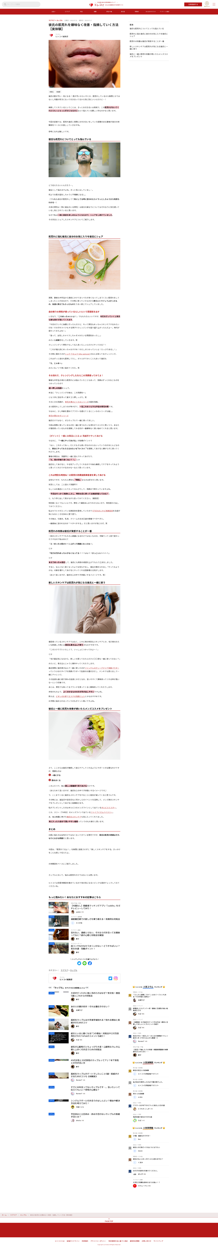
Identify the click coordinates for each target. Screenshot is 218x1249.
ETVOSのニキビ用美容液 (103, 510)
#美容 (58, 92)
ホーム (4, 1215)
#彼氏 (52, 92)
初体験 (140, 1068)
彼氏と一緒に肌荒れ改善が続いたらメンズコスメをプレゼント (149, 55)
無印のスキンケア (74, 816)
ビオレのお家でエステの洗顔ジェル (70, 696)
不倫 (141, 1047)
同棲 (141, 1180)
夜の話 (135, 1068)
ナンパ (140, 1006)
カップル (59, 20)
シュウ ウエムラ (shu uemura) (77, 354)
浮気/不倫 (74, 903)
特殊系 (135, 992)
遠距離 (80, 917)
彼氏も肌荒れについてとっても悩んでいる (147, 28)
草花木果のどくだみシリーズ (76, 401)
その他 (140, 1156)
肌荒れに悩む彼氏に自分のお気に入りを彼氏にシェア (149, 34)
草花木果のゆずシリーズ (58, 415)
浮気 (79, 903)
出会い (135, 1006)
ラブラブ (51, 20)
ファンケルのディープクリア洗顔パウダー (102, 668)
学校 (139, 1114)
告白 (139, 1033)
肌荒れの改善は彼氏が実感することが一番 (147, 41)
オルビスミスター (108, 807)
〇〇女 (140, 992)
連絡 (79, 930)
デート (80, 943)
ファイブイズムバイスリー (102, 812)
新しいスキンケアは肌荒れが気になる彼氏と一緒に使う (149, 47)
